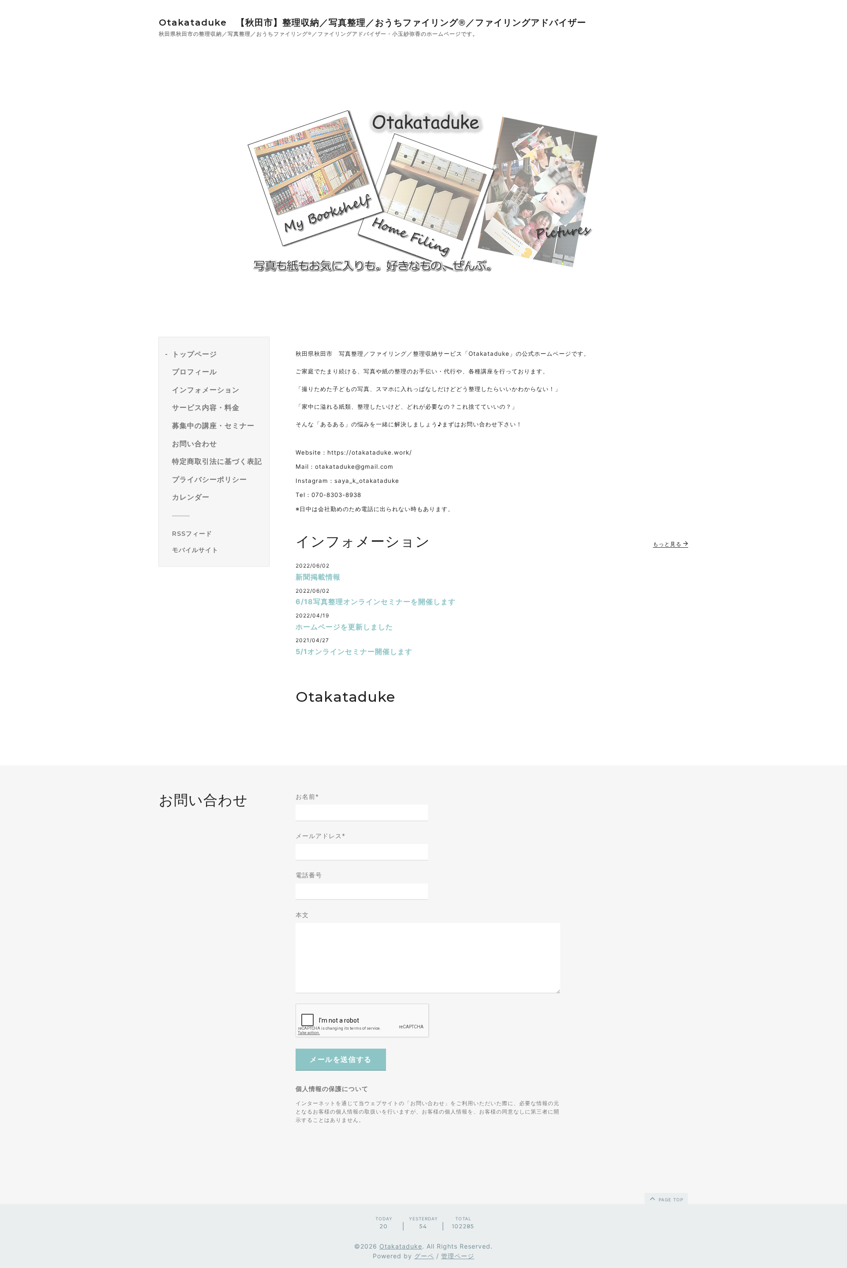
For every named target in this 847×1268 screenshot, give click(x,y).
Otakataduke (400, 1246)
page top (670, 1199)
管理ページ (457, 1256)
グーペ (424, 1256)
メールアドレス (320, 835)
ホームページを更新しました (344, 626)
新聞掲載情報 (318, 576)
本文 (302, 914)
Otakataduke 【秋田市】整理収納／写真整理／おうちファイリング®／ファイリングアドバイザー (372, 22)
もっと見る (668, 544)
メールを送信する (341, 1059)
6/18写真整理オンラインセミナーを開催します (376, 601)
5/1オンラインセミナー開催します (354, 651)
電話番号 (309, 875)
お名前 (307, 796)
